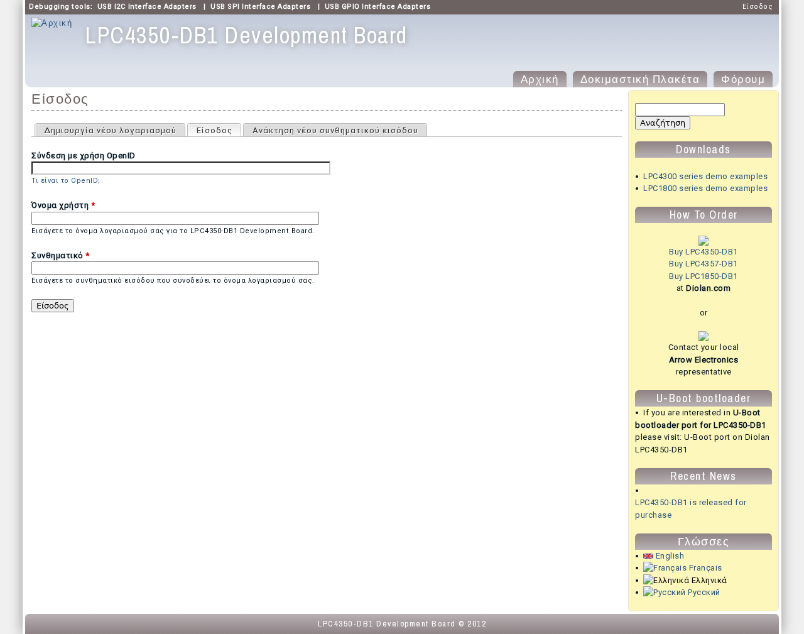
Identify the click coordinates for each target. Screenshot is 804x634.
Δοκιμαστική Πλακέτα (640, 79)
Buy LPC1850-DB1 (703, 276)
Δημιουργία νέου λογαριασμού (110, 130)
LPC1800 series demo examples (705, 188)
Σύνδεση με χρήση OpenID (83, 155)
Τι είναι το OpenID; (65, 181)
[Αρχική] (51, 23)
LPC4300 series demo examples (705, 176)
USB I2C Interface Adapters (147, 7)
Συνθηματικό (60, 255)
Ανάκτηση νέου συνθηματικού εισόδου (335, 130)
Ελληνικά (708, 580)
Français (704, 567)
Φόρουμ (743, 79)
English (668, 555)
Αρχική (540, 79)
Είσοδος (757, 7)
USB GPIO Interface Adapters (378, 7)
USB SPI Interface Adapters (260, 7)
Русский (703, 592)
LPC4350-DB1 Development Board (387, 623)
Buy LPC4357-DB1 (703, 263)
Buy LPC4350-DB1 (703, 251)
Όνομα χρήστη (63, 205)
